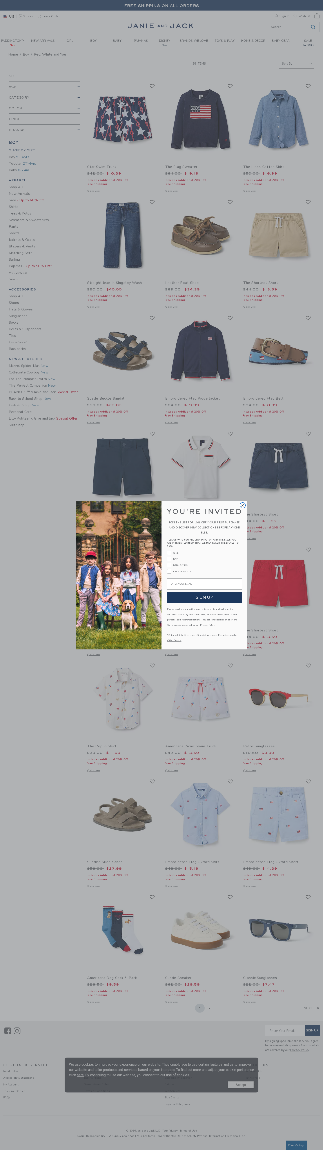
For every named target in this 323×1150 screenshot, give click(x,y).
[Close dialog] (242, 505)
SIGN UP (204, 597)
